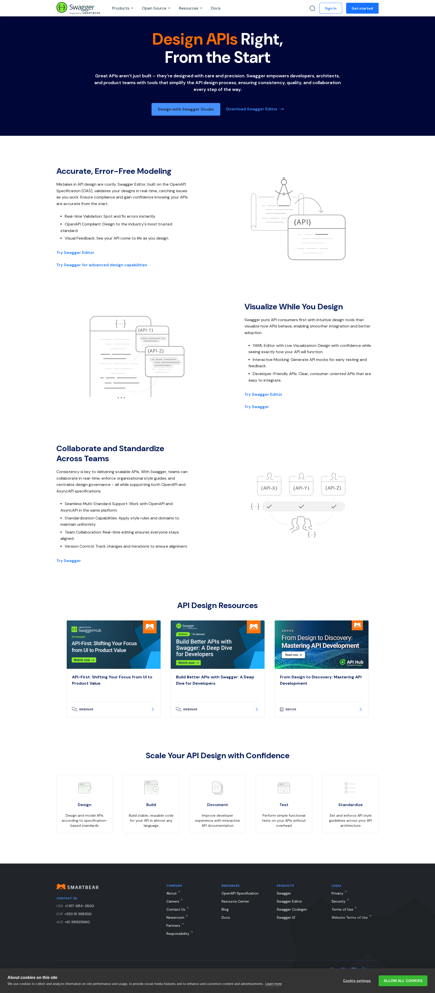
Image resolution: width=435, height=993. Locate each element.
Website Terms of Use (350, 917)
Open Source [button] (154, 8)
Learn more (273, 984)
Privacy (337, 893)
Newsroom (175, 917)
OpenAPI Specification (240, 893)
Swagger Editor (289, 901)
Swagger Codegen (292, 909)
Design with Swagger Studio (186, 109)
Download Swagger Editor (252, 109)
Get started (362, 8)
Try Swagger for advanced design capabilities (101, 265)
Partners (173, 925)
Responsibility (177, 933)
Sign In (331, 8)
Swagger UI (286, 917)
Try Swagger (256, 406)
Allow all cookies (403, 981)
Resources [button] (189, 8)
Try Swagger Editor (75, 252)
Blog (225, 909)
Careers (172, 901)
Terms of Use (342, 909)
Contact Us (175, 909)
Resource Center (235, 901)
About (171, 893)
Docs (216, 8)
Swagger (284, 893)
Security (338, 901)
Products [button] (121, 8)
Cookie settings (357, 981)
